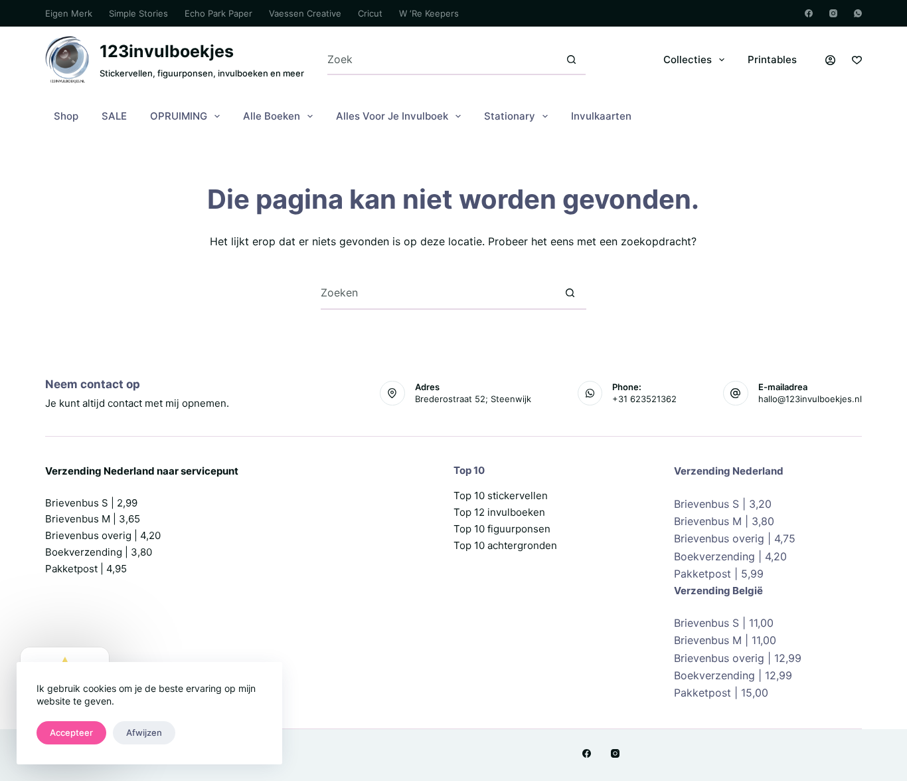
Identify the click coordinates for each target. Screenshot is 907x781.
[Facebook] (809, 13)
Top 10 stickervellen (501, 495)
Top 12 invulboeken (499, 512)
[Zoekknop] (571, 59)
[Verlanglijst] (857, 60)
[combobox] (442, 59)
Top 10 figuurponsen (502, 528)
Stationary (509, 116)
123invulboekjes (167, 51)
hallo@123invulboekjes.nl (810, 398)
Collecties (687, 59)
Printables (772, 59)
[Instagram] (833, 13)
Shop (66, 116)
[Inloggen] (830, 60)
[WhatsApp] (858, 13)
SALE (114, 116)
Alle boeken (271, 116)
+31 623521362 (644, 398)
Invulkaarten (601, 116)
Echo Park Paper (218, 13)
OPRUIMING (178, 116)
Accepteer (71, 732)
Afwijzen (144, 732)
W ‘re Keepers (429, 13)
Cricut (370, 13)
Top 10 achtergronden (505, 545)
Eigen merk (68, 13)
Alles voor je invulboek (392, 116)
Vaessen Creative (305, 13)
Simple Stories (138, 13)
